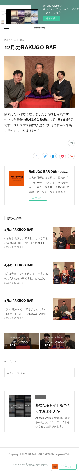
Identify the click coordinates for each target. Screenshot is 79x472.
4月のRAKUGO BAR (18, 265)
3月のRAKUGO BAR (18, 300)
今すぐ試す (51, 18)
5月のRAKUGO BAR (18, 229)
